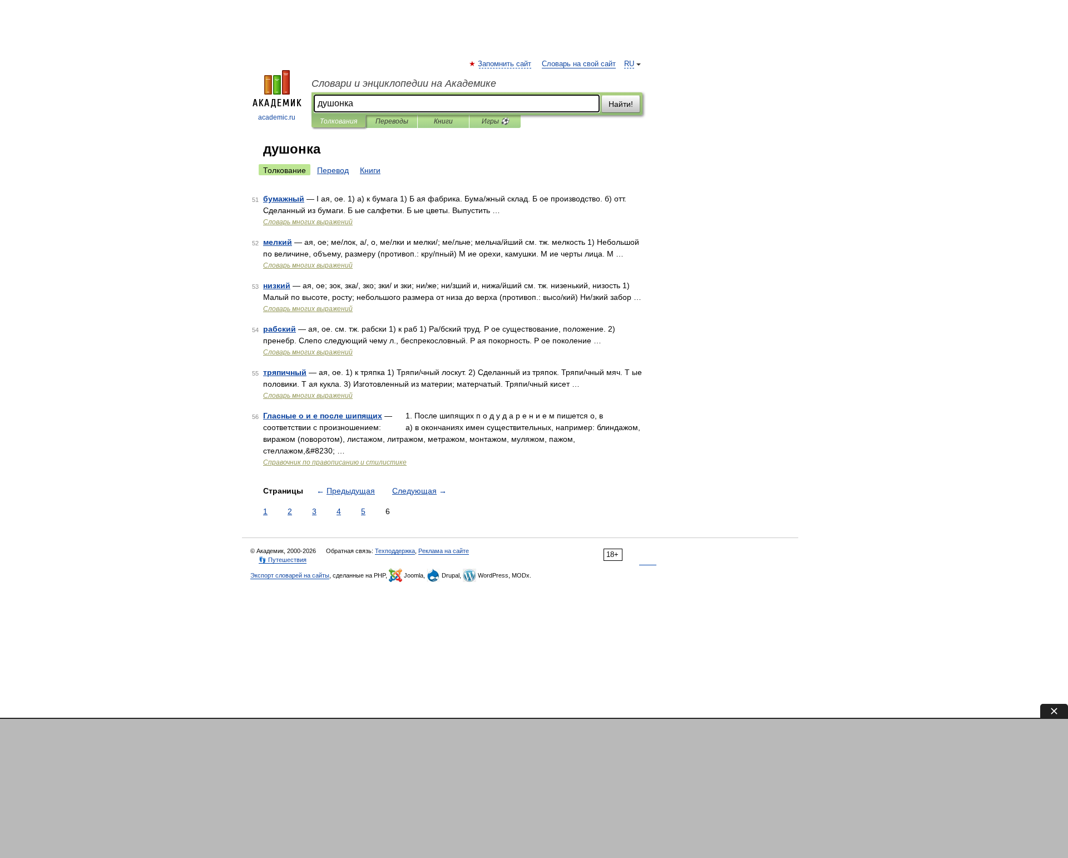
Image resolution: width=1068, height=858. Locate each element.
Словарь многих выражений (308, 222)
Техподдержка (395, 551)
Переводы (391, 121)
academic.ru (276, 117)
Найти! (621, 104)
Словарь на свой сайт (579, 64)
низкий (276, 285)
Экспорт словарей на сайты (289, 575)
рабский (279, 328)
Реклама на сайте (443, 551)
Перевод (333, 170)
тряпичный (284, 372)
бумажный (283, 198)
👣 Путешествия (282, 559)
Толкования (338, 121)
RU (629, 64)
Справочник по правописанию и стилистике (335, 462)
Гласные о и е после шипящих (322, 415)
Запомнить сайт (505, 64)
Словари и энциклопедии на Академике (404, 83)
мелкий (277, 242)
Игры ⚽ (495, 121)
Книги (443, 121)
